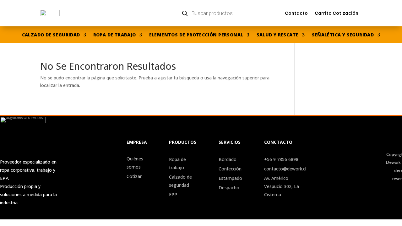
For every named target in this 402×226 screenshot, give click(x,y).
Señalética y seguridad (343, 35)
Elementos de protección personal (196, 35)
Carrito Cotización (336, 13)
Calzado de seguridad (51, 35)
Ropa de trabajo (114, 35)
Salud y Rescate (278, 35)
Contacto (296, 13)
